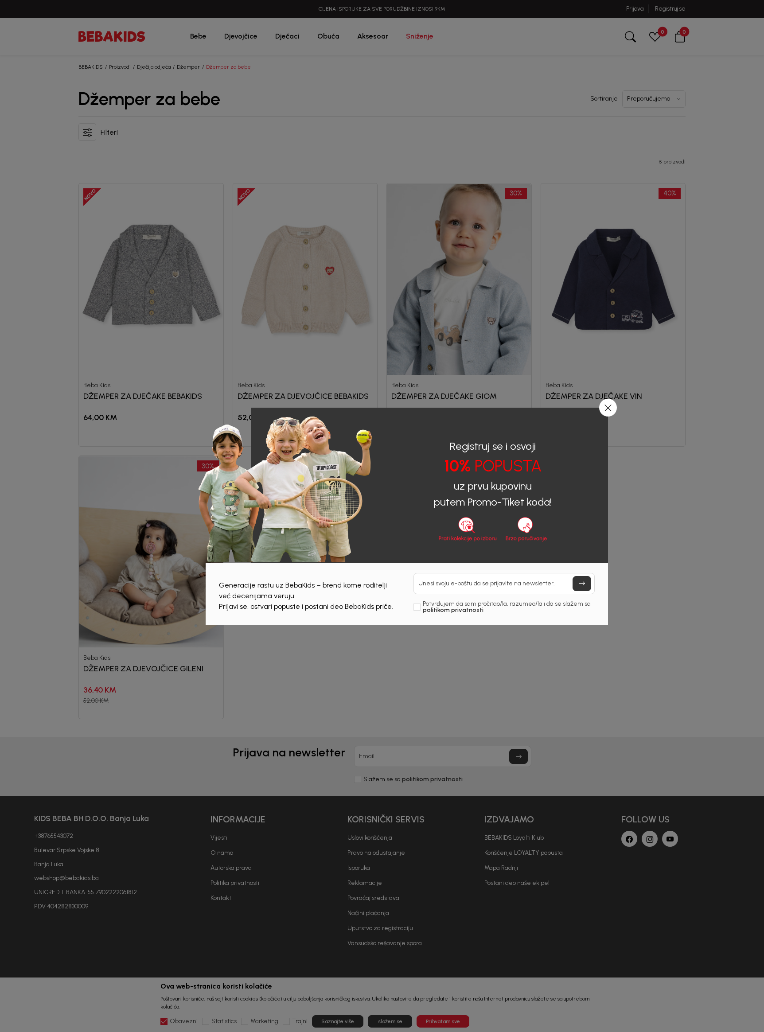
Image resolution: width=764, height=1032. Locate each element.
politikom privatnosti (453, 610)
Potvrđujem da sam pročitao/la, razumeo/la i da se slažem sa (507, 607)
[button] (608, 408)
